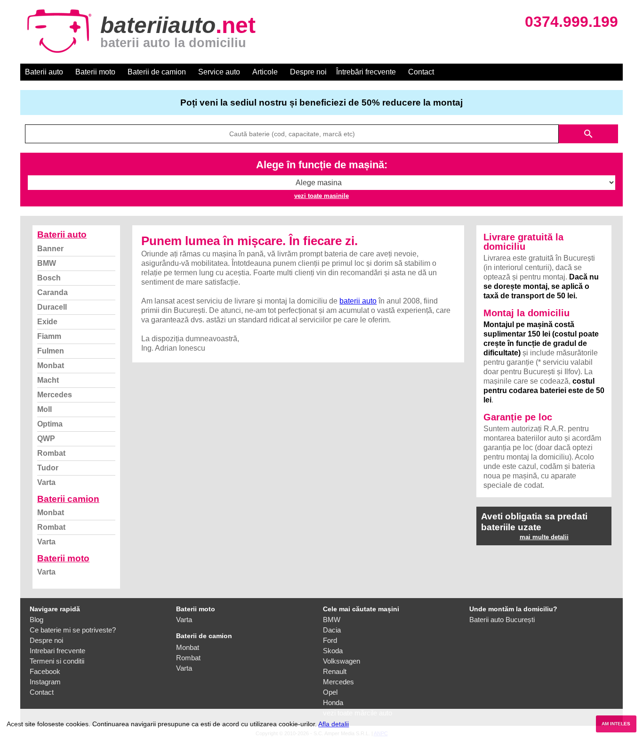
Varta (46, 482)
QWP (46, 439)
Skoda (333, 651)
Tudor (47, 468)
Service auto (219, 72)
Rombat (51, 453)
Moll (44, 409)
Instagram (45, 682)
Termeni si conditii (57, 661)
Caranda (52, 292)
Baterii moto (95, 72)
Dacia (332, 630)
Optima (50, 424)
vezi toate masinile (321, 195)
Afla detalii (333, 724)
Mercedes (54, 395)
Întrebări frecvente (366, 72)
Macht (48, 380)
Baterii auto (44, 72)
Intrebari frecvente (57, 651)
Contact (421, 72)
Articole (265, 72)
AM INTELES (616, 723)
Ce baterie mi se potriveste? (73, 630)
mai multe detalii (544, 537)
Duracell (52, 307)
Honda (333, 702)
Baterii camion (68, 498)
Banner (50, 249)
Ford (330, 640)
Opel (330, 692)
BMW (46, 263)
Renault (334, 671)
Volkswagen (341, 661)
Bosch (49, 278)
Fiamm (49, 336)
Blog (36, 620)
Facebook (45, 671)
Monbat (50, 365)
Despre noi (308, 72)
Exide (47, 322)
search (588, 134)
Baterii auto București (502, 620)
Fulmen (50, 351)
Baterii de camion (157, 72)
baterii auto (358, 301)
